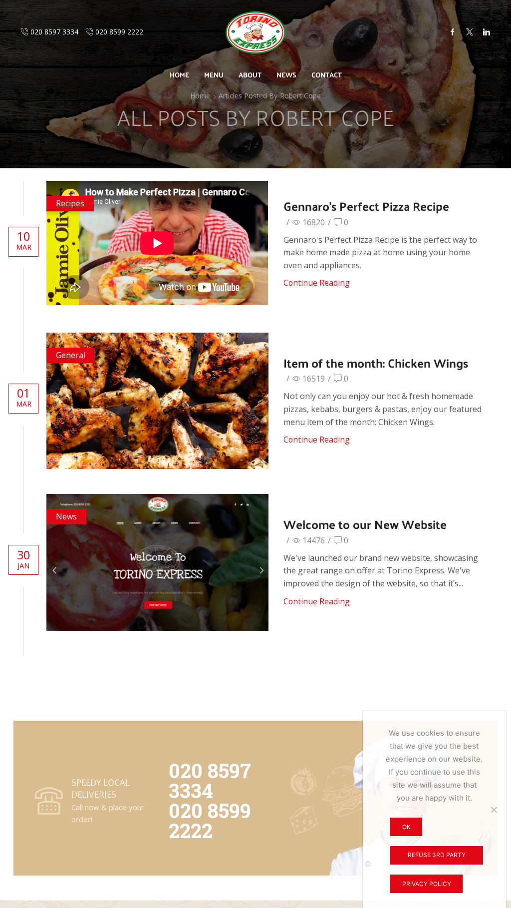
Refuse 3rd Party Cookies (437, 858)
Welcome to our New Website (365, 524)
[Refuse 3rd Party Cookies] (494, 810)
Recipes (70, 203)
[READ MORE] (158, 399)
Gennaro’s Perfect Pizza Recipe (366, 206)
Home (179, 74)
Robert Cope (300, 95)
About (250, 74)
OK (406, 827)
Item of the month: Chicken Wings (375, 363)
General (70, 355)
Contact (326, 74)
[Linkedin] (486, 32)
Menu (214, 74)
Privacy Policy (426, 884)
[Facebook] (452, 32)
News (286, 74)
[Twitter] (469, 32)
